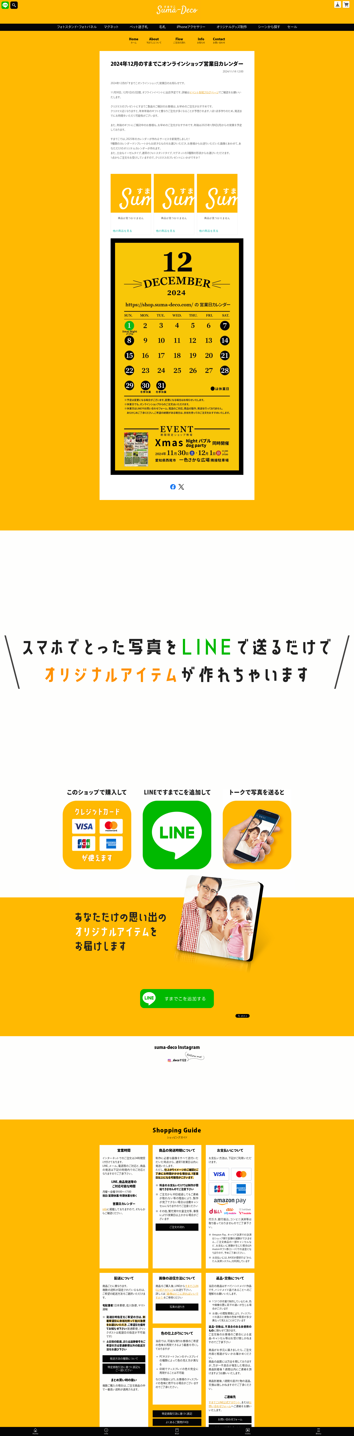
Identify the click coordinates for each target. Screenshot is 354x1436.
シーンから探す (269, 26)
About (154, 40)
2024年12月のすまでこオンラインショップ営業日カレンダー (177, 63)
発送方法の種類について (124, 1358)
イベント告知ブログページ (204, 92)
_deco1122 (178, 1060)
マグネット (111, 26)
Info (201, 40)
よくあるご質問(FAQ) (177, 1422)
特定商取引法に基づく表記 (177, 1413)
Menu (320, 1434)
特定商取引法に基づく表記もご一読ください (124, 1369)
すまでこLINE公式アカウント (224, 1402)
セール (292, 26)
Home (133, 40)
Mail (177, 1434)
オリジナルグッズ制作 (231, 26)
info (105, 1209)
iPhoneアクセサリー (191, 26)
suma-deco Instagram (177, 1047)
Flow (179, 40)
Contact (219, 40)
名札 (162, 26)
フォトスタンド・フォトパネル (77, 26)
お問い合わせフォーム (230, 1419)
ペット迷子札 (139, 26)
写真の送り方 (177, 1307)
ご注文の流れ (177, 1227)
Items (248, 1434)
